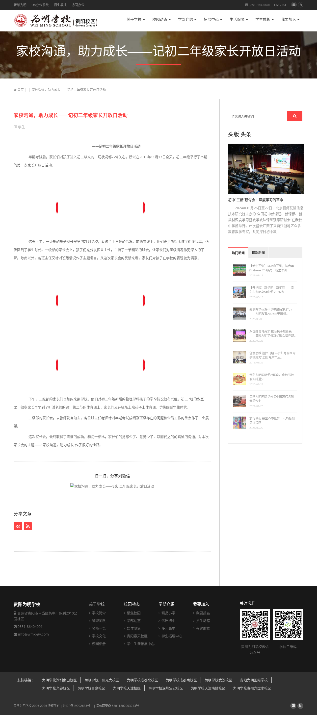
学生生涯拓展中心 (140, 643)
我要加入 (289, 19)
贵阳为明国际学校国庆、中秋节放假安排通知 (271, 377)
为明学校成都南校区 (181, 680)
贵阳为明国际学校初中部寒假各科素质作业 (271, 399)
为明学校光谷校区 (56, 688)
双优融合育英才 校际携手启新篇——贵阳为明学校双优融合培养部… (272, 333)
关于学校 (134, 19)
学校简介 (98, 613)
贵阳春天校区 (137, 636)
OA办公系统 (40, 4)
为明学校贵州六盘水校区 (252, 688)
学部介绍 (186, 19)
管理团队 (98, 620)
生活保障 (237, 19)
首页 (20, 89)
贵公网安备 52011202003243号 (117, 706)
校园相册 (98, 643)
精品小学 (167, 613)
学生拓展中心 (171, 636)
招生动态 (202, 620)
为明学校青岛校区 (91, 688)
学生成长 (263, 19)
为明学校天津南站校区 (208, 688)
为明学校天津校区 (127, 688)
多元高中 (167, 628)
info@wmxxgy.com (33, 634)
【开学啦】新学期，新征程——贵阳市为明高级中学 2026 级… (271, 290)
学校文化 (98, 636)
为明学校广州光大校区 (101, 680)
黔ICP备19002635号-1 (78, 706)
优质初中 (167, 620)
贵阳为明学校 (22, 706)
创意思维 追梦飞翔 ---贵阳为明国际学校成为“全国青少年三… (272, 355)
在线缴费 (202, 628)
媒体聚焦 (133, 628)
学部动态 (133, 620)
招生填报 (60, 4)
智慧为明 (20, 4)
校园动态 (160, 19)
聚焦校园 (133, 613)
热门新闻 (238, 253)
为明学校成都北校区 (142, 680)
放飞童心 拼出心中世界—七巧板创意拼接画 (272, 420)
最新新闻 (258, 252)
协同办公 (78, 4)
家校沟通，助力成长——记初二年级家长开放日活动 (71, 115)
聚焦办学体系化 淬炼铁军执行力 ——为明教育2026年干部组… (270, 311)
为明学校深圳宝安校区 (165, 688)
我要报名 (202, 613)
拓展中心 (212, 19)
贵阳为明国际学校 (254, 680)
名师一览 (98, 628)
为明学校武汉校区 (218, 680)
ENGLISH (281, 4)
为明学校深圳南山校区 (59, 680)
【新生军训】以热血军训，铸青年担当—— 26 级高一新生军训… (271, 268)
